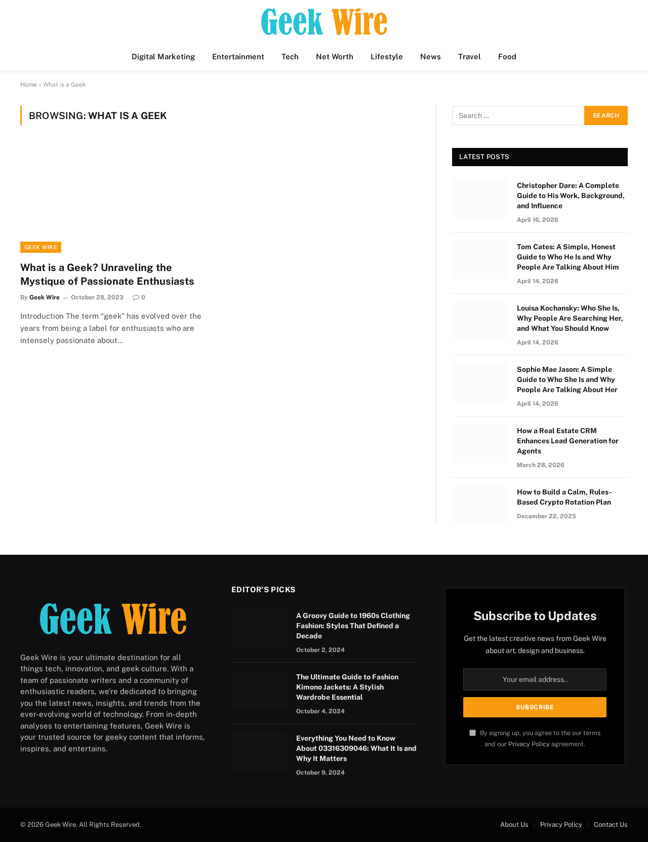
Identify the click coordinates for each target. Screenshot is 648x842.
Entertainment (238, 56)
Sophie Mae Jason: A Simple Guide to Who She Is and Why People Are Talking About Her (567, 379)
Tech (290, 56)
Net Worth (334, 56)
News (430, 56)
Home (28, 84)
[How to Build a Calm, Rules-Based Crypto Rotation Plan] (480, 505)
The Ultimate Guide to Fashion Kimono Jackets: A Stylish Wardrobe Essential (347, 687)
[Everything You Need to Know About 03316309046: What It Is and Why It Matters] (259, 751)
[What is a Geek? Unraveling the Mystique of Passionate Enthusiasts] (115, 199)
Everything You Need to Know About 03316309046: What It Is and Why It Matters (356, 748)
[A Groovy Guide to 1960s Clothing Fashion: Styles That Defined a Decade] (259, 628)
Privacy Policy (529, 744)
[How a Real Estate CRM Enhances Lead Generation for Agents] (480, 444)
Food (507, 56)
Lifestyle (387, 56)
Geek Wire (40, 247)
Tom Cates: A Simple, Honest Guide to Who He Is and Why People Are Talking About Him (568, 257)
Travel (469, 56)
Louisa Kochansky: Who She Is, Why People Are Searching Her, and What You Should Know (570, 318)
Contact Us (611, 824)
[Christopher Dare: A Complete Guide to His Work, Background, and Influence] (480, 198)
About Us (514, 824)
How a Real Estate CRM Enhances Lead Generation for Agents (568, 441)
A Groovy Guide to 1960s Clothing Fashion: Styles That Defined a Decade (353, 625)
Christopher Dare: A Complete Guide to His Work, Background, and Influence (571, 195)
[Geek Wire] (324, 21)
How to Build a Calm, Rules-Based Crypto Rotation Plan (564, 497)
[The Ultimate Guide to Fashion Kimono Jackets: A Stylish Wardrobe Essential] (259, 690)
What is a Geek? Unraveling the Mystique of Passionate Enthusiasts (107, 274)
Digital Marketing (163, 56)
